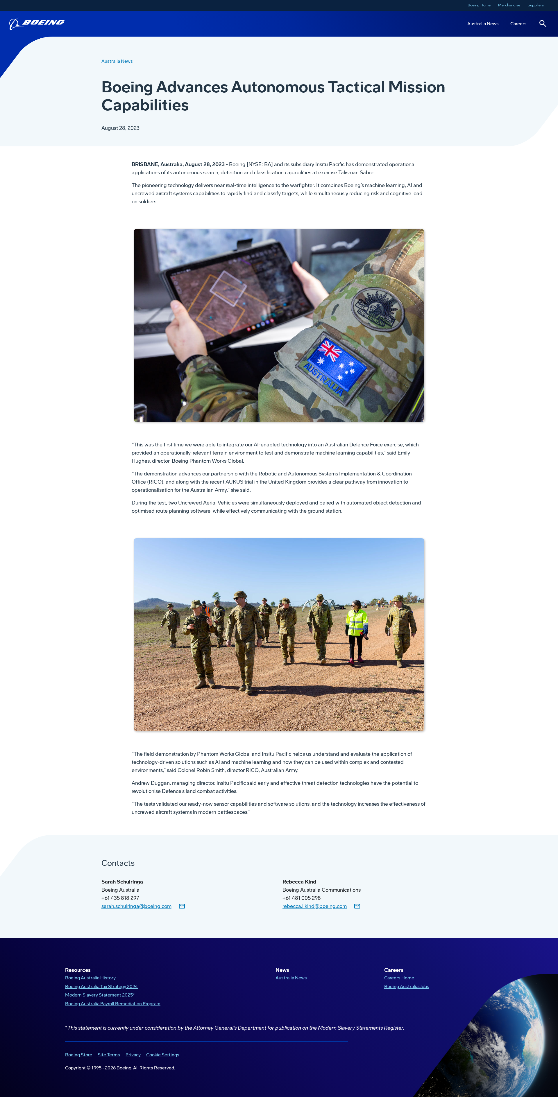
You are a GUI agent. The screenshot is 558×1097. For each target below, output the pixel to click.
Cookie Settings (162, 1054)
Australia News (483, 23)
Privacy (132, 1055)
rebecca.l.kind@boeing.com (314, 906)
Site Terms (107, 1055)
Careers (518, 23)
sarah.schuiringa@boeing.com (136, 906)
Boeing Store (77, 1055)
